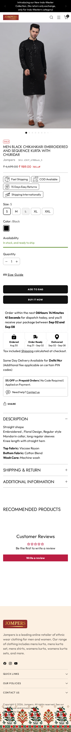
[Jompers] (11, 17)
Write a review (35, 558)
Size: (7, 204)
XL (36, 211)
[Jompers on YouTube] (16, 664)
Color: (11, 221)
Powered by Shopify (14, 711)
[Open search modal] (51, 17)
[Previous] (5, 6)
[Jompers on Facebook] (5, 664)
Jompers (9, 160)
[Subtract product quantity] (6, 261)
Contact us (33, 392)
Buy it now (35, 299)
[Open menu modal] (58, 17)
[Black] (6, 228)
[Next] (66, 6)
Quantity (9, 254)
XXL (47, 211)
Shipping (27, 351)
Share (12, 404)
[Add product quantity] (17, 261)
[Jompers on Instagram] (11, 664)
